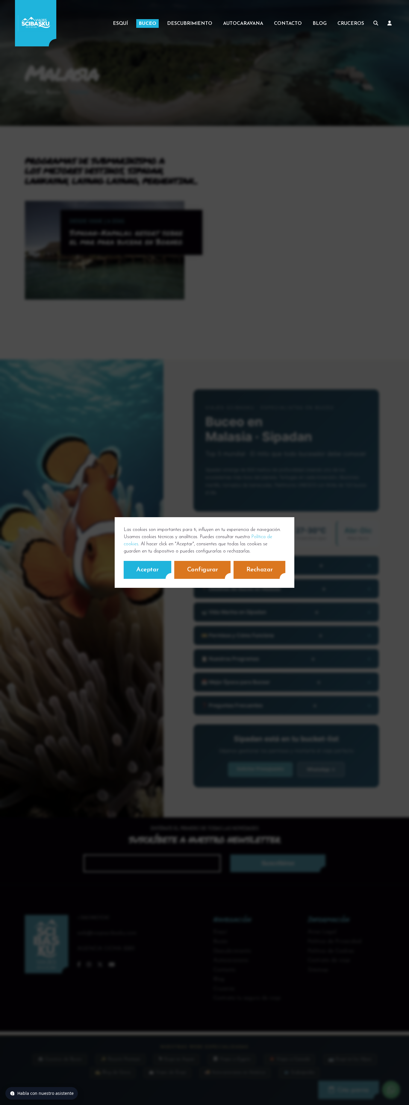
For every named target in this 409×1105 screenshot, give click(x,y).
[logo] (35, 23)
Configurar (202, 570)
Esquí (120, 23)
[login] (389, 23)
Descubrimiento (189, 23)
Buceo (147, 23)
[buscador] (376, 23)
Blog (320, 23)
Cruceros (350, 23)
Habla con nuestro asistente (45, 1093)
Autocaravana (243, 23)
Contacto (288, 23)
